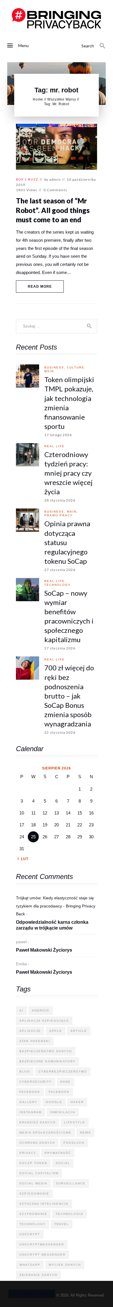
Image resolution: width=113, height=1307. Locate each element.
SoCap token (33, 1163)
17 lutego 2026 (58, 435)
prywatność (58, 1152)
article (78, 1030)
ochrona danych (37, 1142)
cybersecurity (35, 1081)
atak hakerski (34, 1041)
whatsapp (29, 1264)
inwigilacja (62, 1112)
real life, (55, 581)
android (40, 1010)
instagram (30, 1112)
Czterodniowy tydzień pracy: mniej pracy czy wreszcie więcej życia (68, 473)
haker (77, 1102)
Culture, (76, 367)
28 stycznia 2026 (60, 500)
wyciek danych (65, 1264)
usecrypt (29, 1234)
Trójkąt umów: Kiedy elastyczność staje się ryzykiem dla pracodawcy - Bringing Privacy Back (55, 906)
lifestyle (74, 1122)
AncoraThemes (31, 1294)
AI (21, 1010)
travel (61, 1224)
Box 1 (21, 179)
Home (38, 99)
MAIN (49, 371)
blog (24, 1071)
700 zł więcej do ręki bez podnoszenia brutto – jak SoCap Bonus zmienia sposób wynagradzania (69, 695)
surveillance (70, 1183)
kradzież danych (37, 1122)
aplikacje (30, 1030)
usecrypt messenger (42, 1254)
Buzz (33, 179)
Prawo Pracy (58, 515)
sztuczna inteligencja (44, 1203)
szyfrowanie (33, 1213)
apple (55, 1030)
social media (33, 1183)
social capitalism (39, 1173)
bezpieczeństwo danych (45, 1051)
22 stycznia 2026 (60, 732)
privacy (27, 1152)
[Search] (102, 46)
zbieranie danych (38, 1274)
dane (65, 1081)
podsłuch (73, 1142)
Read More (40, 286)
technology (57, 584)
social (63, 1163)
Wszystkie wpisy (61, 99)
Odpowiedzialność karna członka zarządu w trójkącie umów (52, 925)
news (85, 1132)
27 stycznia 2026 (60, 569)
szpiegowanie (34, 1193)
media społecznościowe (45, 1132)
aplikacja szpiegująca (44, 1020)
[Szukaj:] (56, 325)
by (52, 179)
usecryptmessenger (41, 1244)
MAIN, (72, 511)
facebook (29, 1091)
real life (54, 446)
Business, (55, 367)
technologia (69, 1213)
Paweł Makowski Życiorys (44, 950)
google (54, 1102)
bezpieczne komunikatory (47, 1061)
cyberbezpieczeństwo (63, 1071)
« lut (22, 859)
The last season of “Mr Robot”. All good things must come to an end (53, 210)
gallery (28, 1102)
